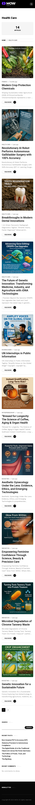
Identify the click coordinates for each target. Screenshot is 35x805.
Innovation (5, 548)
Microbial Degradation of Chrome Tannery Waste (17, 623)
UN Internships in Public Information (16, 355)
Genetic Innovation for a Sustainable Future (16, 686)
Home (4, 40)
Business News (7, 350)
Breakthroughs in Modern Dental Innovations (17, 219)
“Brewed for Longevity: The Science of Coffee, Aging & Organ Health (15, 419)
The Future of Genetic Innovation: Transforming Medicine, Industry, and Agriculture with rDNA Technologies (17, 287)
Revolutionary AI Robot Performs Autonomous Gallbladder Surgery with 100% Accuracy (17, 153)
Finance (4, 82)
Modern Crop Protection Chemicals (16, 87)
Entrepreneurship (8, 413)
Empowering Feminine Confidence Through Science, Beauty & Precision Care (15, 557)
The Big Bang (6, 759)
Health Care (6, 145)
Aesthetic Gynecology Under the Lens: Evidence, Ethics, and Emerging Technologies (17, 487)
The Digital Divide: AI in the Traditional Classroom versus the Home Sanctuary (16, 749)
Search (29, 727)
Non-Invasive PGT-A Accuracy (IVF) (15, 740)
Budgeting (5, 479)
